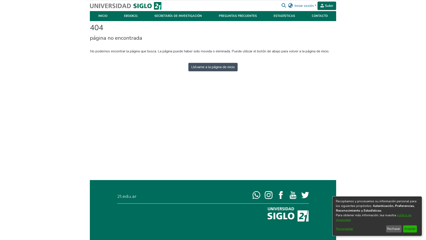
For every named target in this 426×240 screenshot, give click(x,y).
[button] (283, 5)
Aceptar (410, 229)
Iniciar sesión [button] (304, 5)
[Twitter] (305, 194)
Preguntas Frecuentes (238, 16)
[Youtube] (293, 194)
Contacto (320, 16)
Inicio (102, 16)
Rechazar (393, 229)
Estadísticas (284, 16)
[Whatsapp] (256, 194)
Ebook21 (131, 16)
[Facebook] (281, 194)
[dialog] (377, 216)
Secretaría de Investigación (178, 16)
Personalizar (344, 229)
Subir (328, 5)
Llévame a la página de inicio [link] (213, 67)
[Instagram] (268, 194)
